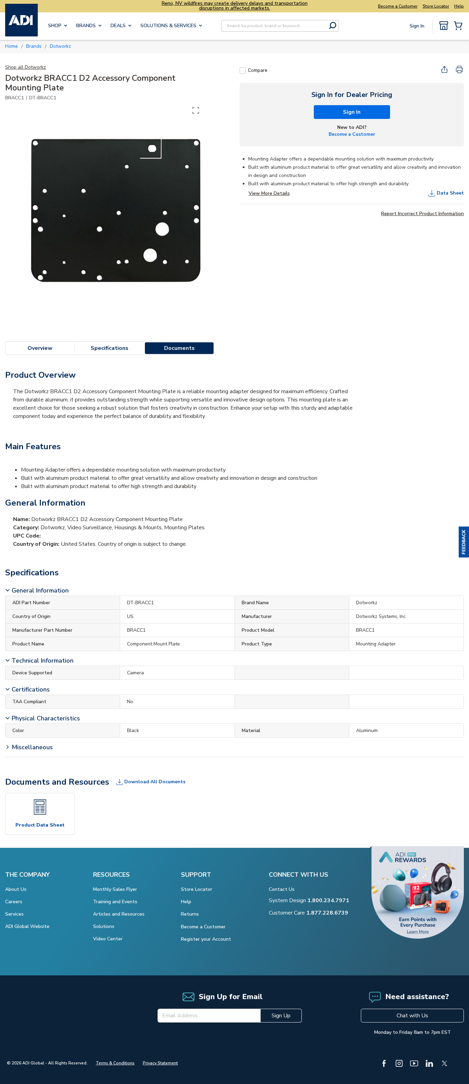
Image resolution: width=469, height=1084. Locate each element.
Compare (257, 70)
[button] (464, 542)
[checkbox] (243, 70)
